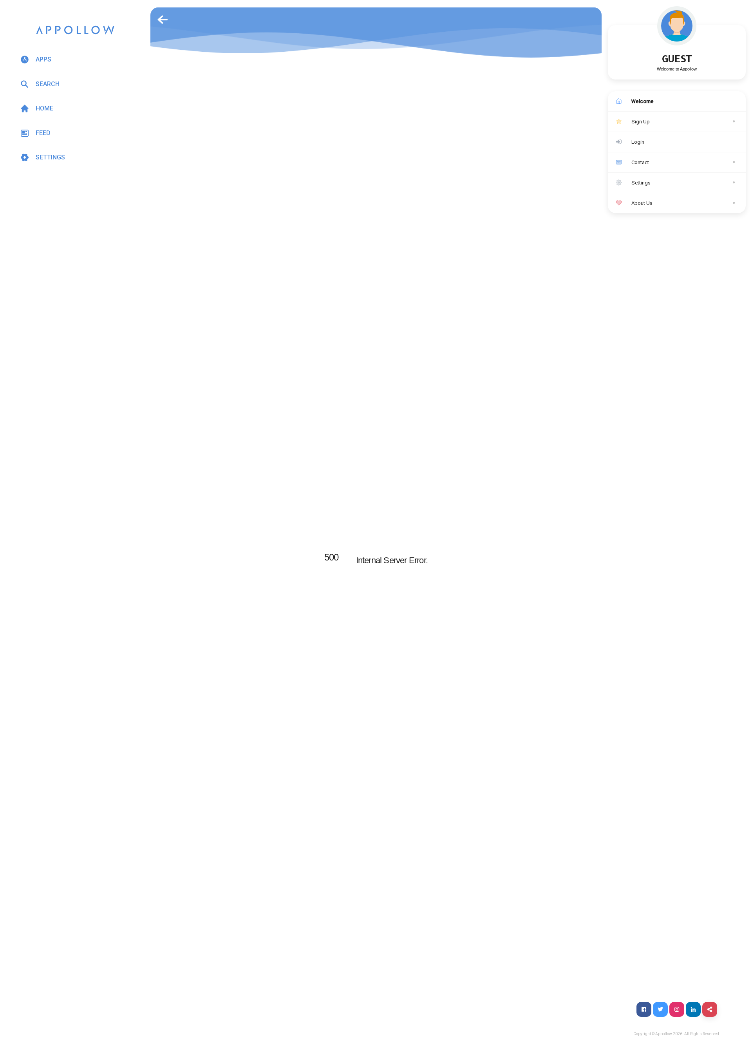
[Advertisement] (75, 242)
